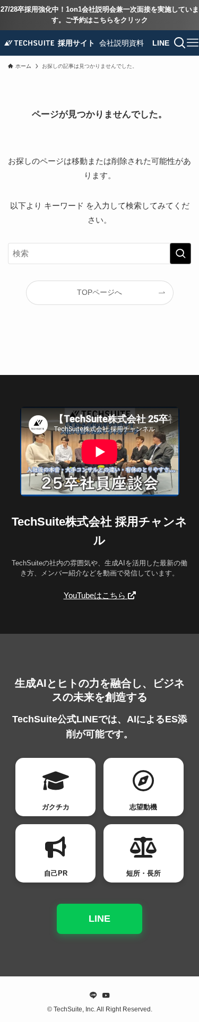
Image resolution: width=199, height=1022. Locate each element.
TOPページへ (99, 292)
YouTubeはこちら (96, 595)
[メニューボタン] (192, 43)
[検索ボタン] (180, 43)
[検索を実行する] (180, 253)
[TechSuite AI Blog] (29, 43)
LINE (99, 918)
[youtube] (106, 995)
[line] (93, 995)
